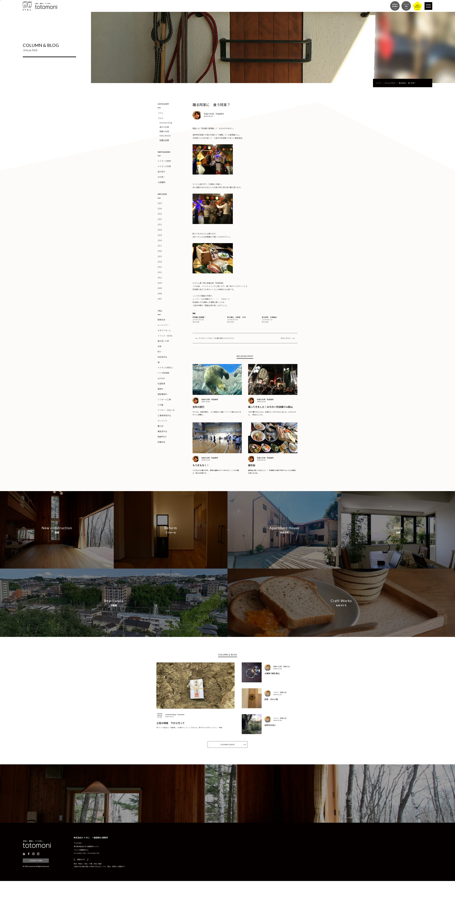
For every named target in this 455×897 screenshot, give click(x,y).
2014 (160, 261)
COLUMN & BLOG (227, 744)
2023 (160, 213)
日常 (159, 346)
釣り (159, 351)
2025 (160, 203)
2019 (160, 235)
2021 (160, 224)
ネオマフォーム (164, 330)
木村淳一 (161, 176)
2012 (160, 272)
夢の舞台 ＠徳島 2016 (236, 317)
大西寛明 (161, 182)
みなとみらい (286, 338)
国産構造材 (162, 394)
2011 (160, 277)
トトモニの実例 (164, 160)
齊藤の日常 (164, 131)
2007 (160, 298)
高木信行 (161, 171)
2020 (160, 229)
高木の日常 (164, 127)
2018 (160, 240)
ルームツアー (163, 325)
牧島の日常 (164, 140)
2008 (160, 293)
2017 (160, 245)
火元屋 (160, 404)
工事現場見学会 (164, 415)
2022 (160, 219)
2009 (160, 288)
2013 (160, 266)
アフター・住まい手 (166, 410)
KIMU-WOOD (165, 135)
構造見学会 (162, 431)
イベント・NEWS (165, 335)
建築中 (160, 388)
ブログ (160, 118)
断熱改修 (161, 319)
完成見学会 (162, 356)
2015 (160, 256)
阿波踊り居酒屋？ (199, 317)
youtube (161, 378)
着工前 (160, 426)
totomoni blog (165, 122)
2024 (160, 208)
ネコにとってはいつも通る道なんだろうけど (216, 338)
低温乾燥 (161, 383)
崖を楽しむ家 (163, 340)
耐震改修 (161, 442)
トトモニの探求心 (165, 367)
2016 (160, 251)
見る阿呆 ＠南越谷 (269, 317)
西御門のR (162, 436)
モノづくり (162, 420)
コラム (160, 112)
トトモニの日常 (164, 166)
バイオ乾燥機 (163, 372)
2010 (160, 282)
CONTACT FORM (36, 861)
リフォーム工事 (164, 399)
